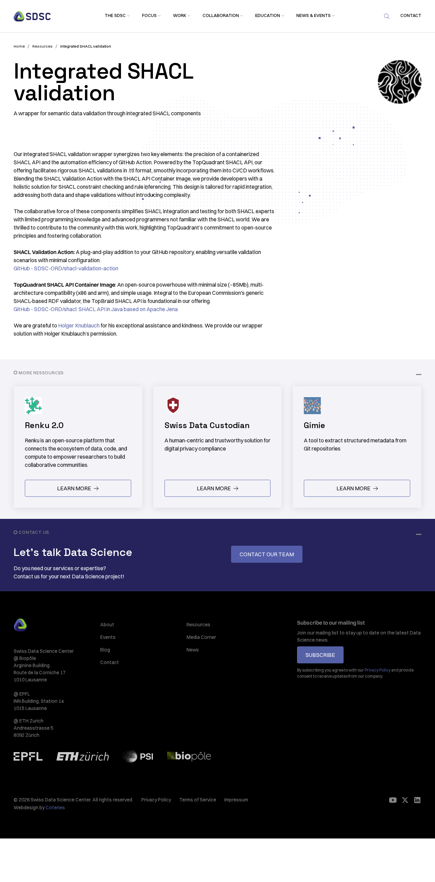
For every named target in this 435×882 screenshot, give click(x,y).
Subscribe (320, 654)
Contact (109, 662)
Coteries (55, 807)
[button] (115, 15)
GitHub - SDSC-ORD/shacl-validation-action (66, 268)
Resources (198, 625)
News (193, 650)
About (107, 625)
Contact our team (267, 554)
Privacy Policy (156, 800)
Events (108, 637)
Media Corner (201, 637)
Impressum (236, 800)
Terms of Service (197, 800)
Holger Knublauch (79, 325)
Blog (105, 650)
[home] (32, 16)
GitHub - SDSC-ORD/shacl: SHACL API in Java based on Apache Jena (96, 309)
